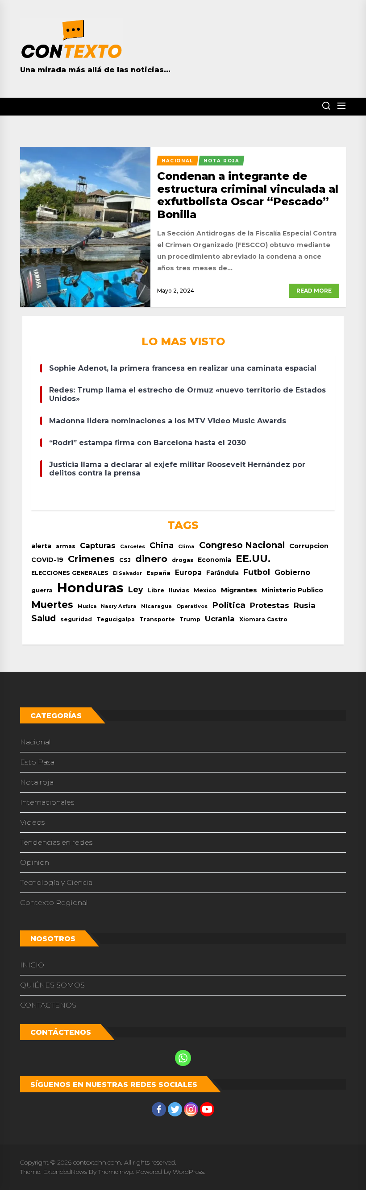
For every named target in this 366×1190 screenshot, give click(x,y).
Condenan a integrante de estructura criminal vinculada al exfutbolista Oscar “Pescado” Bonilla (247, 195)
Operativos (192, 606)
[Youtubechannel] (207, 1109)
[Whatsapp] (183, 1058)
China (162, 545)
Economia (214, 559)
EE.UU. (253, 559)
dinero (151, 558)
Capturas (98, 545)
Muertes (52, 604)
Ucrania (220, 618)
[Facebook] (159, 1109)
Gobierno (292, 572)
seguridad (76, 619)
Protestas (269, 605)
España (158, 573)
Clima (186, 546)
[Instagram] (191, 1109)
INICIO (32, 965)
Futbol (256, 572)
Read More (314, 290)
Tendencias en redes (56, 842)
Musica (87, 606)
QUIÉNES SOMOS (52, 985)
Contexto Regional (54, 902)
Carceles (132, 546)
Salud (43, 618)
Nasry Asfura (119, 606)
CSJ (125, 560)
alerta (41, 546)
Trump (189, 619)
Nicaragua (156, 606)
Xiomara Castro (263, 619)
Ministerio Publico (292, 590)
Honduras (90, 587)
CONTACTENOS (48, 1005)
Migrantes (239, 590)
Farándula (222, 572)
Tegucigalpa (115, 619)
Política (228, 605)
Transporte (157, 619)
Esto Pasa (37, 762)
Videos (32, 822)
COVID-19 (47, 560)
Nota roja (37, 782)
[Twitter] (175, 1109)
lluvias (179, 590)
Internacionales (47, 802)
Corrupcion (309, 546)
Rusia (305, 605)
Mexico (205, 590)
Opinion (34, 862)
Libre (155, 590)
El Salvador (127, 573)
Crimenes (91, 558)
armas (65, 546)
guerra (42, 590)
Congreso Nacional (242, 545)
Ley (135, 589)
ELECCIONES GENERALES (69, 573)
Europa (188, 572)
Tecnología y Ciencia (56, 882)
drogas (182, 560)
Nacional (35, 742)
